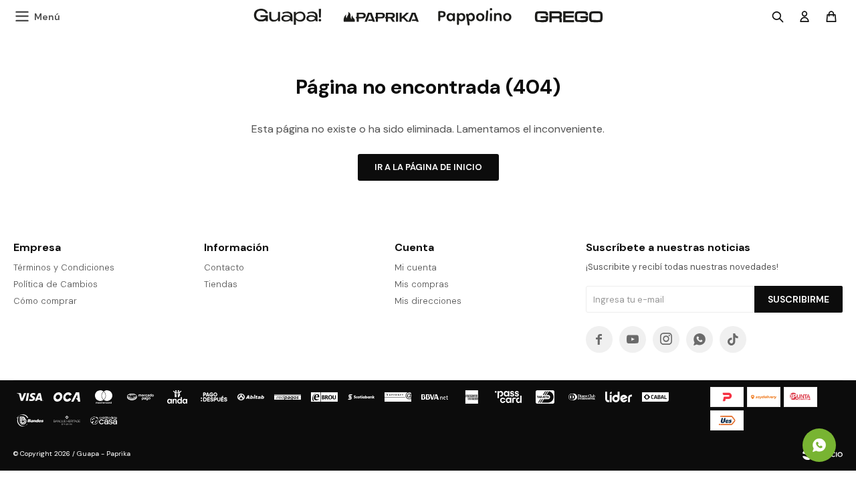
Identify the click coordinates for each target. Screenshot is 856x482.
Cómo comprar (45, 301)
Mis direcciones (428, 301)
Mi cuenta (416, 267)
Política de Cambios (55, 284)
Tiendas (220, 284)
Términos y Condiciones (63, 267)
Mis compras (422, 284)
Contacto (224, 267)
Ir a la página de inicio (428, 167)
